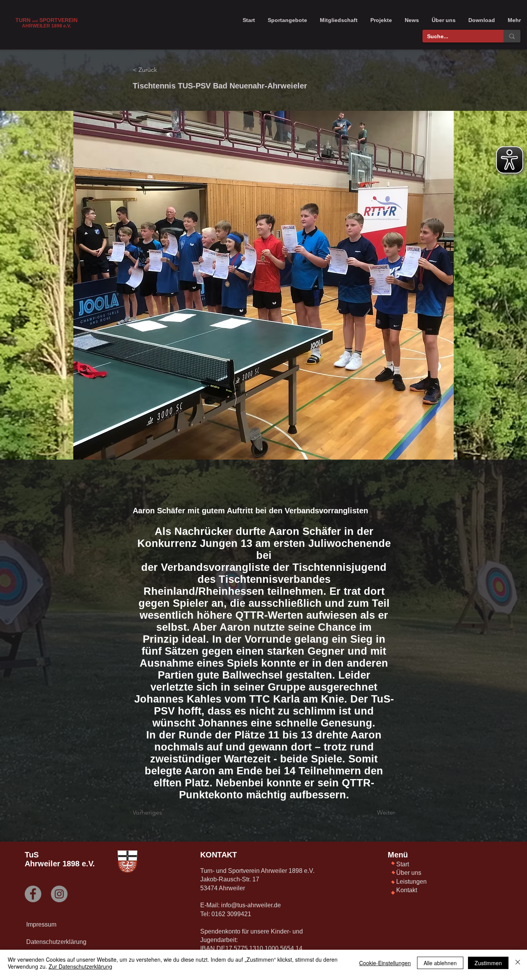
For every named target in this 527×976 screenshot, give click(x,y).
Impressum (41, 924)
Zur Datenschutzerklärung (80, 966)
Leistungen (411, 881)
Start (402, 864)
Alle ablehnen (440, 963)
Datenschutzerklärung (56, 942)
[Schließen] (517, 963)
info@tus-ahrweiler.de (251, 905)
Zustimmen (488, 963)
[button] (287, 20)
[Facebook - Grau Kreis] (33, 894)
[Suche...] (511, 36)
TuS (32, 854)
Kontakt (406, 890)
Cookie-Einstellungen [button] (385, 963)
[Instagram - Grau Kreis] (59, 894)
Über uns (408, 872)
